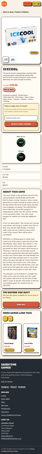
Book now (27, 4)
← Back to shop (7, 12)
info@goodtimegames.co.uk (11, 438)
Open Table (5, 399)
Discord (14, 387)
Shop (3, 402)
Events (3, 396)
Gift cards (4, 405)
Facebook (21, 387)
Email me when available (21, 124)
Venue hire (5, 412)
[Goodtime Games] (5, 4)
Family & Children (22, 12)
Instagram (5, 387)
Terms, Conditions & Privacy (11, 415)
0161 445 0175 (7, 436)
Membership (5, 408)
